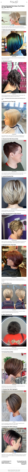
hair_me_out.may (14, 384)
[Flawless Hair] (14, 2)
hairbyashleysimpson (14, 277)
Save (25, 31)
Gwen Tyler (3, 8)
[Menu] (1, 2)
